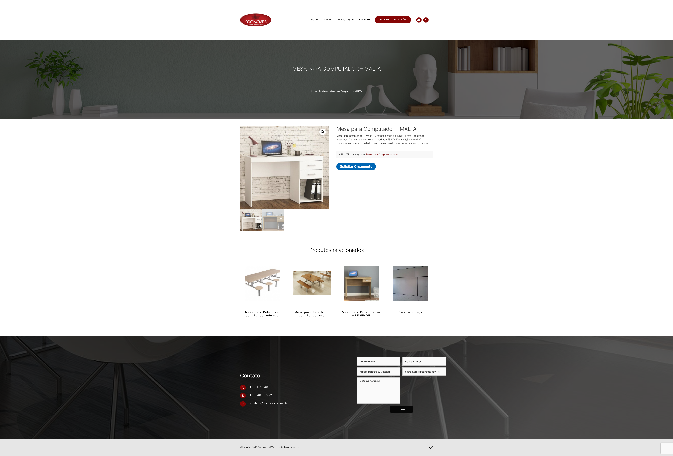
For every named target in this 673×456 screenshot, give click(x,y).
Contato (365, 19)
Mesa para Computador (379, 154)
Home (314, 19)
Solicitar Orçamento (356, 166)
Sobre (327, 19)
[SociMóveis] (266, 20)
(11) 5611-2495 (260, 387)
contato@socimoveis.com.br (269, 403)
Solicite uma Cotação (393, 19)
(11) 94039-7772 (261, 395)
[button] (322, 132)
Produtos (343, 19)
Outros (397, 154)
